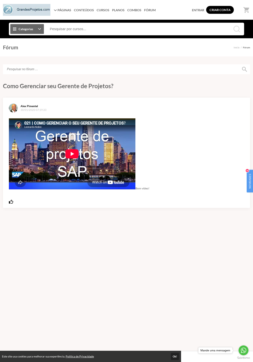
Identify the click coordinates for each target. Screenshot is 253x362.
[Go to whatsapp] (243, 350)
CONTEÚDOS (84, 10)
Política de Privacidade (80, 356)
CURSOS (103, 10)
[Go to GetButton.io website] (243, 358)
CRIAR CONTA (220, 10)
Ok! (175, 356)
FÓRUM (150, 10)
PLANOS (118, 10)
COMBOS (134, 10)
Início (237, 47)
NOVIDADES (249, 179)
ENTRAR (198, 10)
